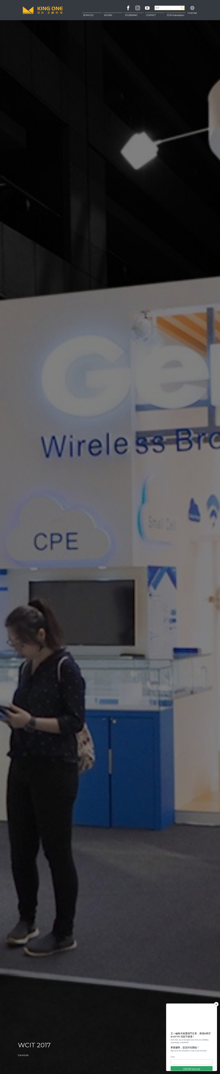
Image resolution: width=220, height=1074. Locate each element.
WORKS (108, 15)
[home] (42, 10)
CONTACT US (155, 22)
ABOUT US (154, 16)
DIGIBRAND (131, 15)
